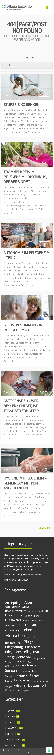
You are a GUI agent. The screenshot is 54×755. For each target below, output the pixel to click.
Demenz (32, 611)
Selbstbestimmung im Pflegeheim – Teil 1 (23, 327)
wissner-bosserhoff (32, 574)
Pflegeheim (13, 651)
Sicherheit (38, 675)
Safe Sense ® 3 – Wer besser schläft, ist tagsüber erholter (21, 405)
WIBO (45, 681)
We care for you (12, 745)
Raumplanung (33, 662)
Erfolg (28, 615)
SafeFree (9, 665)
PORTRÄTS (10, 733)
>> (39, 132)
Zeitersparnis (24, 690)
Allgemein (44, 95)
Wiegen (8, 686)
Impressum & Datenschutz (27, 753)
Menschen (15, 635)
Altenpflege (13, 603)
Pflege (29, 641)
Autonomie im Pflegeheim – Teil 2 (26, 255)
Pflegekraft (32, 651)
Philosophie (10, 662)
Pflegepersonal (18, 657)
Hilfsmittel (13, 620)
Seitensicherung (26, 665)
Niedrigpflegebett (13, 642)
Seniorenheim (30, 671)
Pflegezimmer (39, 658)
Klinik (26, 620)
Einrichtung (14, 615)
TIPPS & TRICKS (13, 739)
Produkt (21, 661)
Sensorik (10, 676)
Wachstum (37, 681)
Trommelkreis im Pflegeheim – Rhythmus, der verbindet (25, 176)
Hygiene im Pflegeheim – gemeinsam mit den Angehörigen (25, 483)
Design (43, 611)
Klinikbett (37, 620)
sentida (22, 676)
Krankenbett (10, 625)
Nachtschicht (33, 637)
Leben (27, 629)
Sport (8, 680)
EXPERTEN (10, 722)
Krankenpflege (12, 630)
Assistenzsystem (12, 606)
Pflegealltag (14, 647)
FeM (36, 615)
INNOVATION (11, 728)
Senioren (12, 670)
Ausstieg (26, 606)
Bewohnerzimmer (15, 611)
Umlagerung (22, 680)
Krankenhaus (27, 625)
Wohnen (10, 690)
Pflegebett (32, 647)
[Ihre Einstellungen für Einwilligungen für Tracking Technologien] (49, 750)
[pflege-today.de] (27, 7)
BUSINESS (10, 716)
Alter (28, 602)
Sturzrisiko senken (21, 104)
